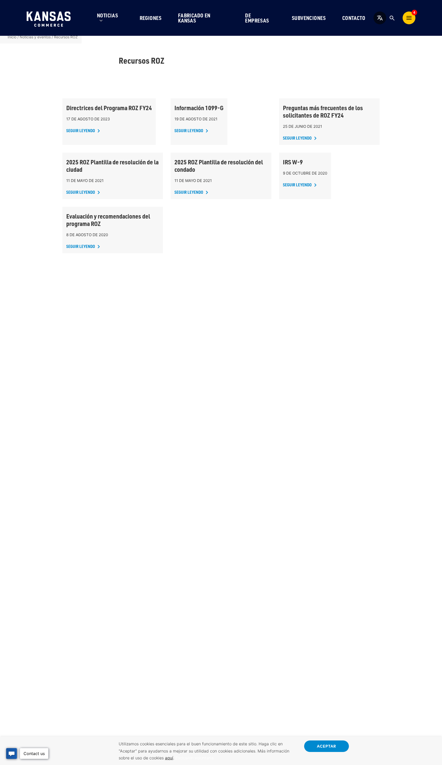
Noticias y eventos (35, 37)
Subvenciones (309, 18)
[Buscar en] (392, 18)
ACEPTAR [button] (326, 746)
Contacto (353, 18)
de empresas (257, 18)
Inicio (12, 37)
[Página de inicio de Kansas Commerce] (48, 18)
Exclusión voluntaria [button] (194, 757)
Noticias (107, 15)
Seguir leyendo (80, 130)
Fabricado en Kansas (194, 18)
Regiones (151, 18)
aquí (169, 757)
